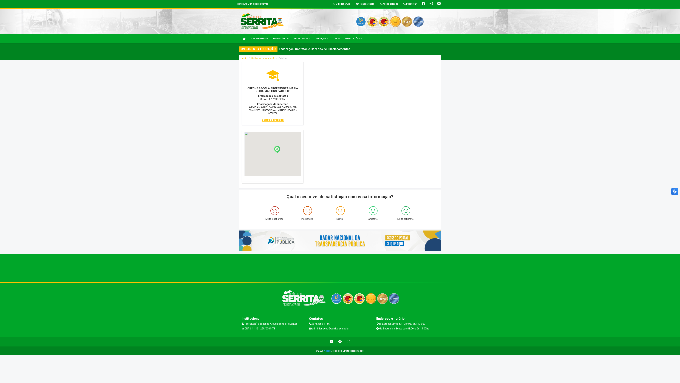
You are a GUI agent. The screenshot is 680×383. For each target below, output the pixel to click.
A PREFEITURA (258, 38)
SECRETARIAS (301, 38)
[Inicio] (244, 38)
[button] (277, 149)
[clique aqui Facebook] (340, 341)
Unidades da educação (263, 58)
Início (244, 58)
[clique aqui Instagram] (348, 341)
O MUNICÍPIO (280, 38)
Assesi (327, 350)
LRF (336, 38)
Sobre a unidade (273, 119)
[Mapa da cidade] (340, 267)
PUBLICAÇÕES (353, 38)
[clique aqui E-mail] (331, 341)
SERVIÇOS (321, 38)
